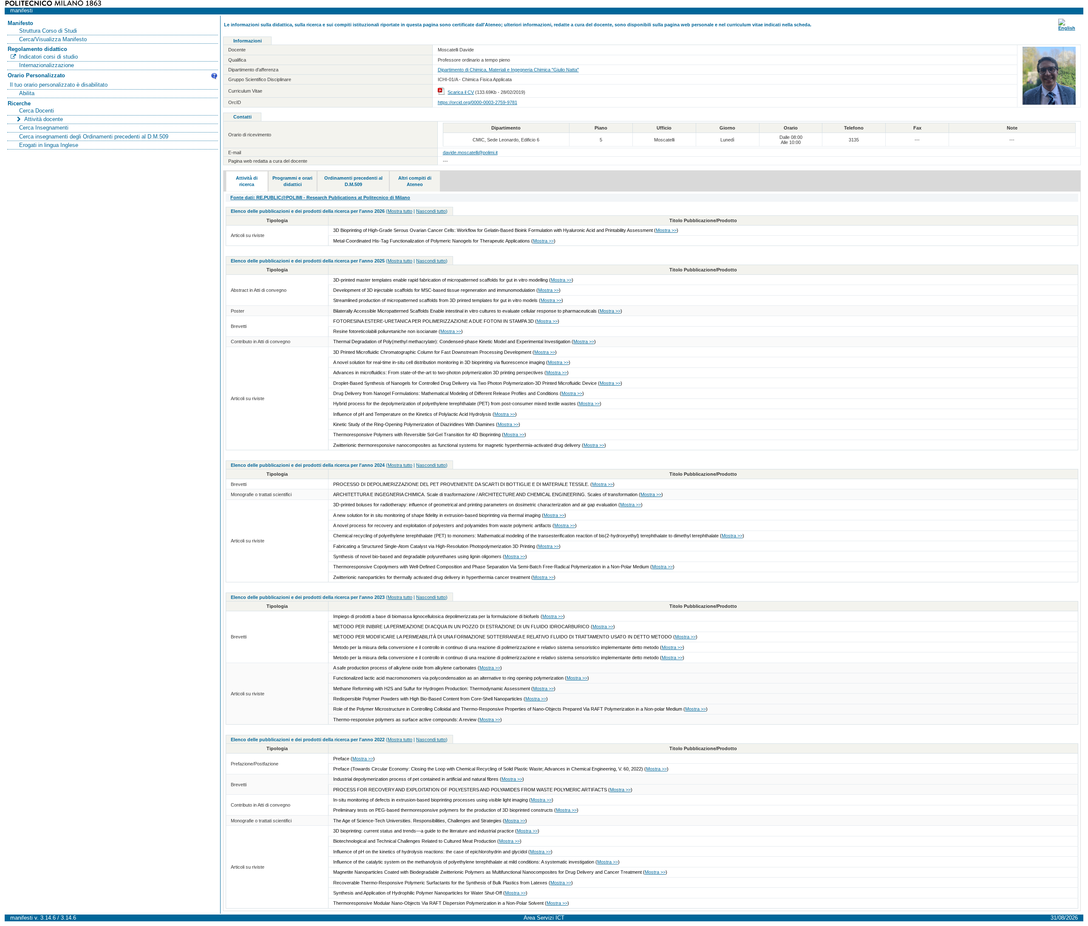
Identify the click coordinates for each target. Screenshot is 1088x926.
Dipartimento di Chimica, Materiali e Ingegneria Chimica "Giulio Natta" (508, 69)
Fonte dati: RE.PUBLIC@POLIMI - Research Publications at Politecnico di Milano (320, 197)
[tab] (247, 181)
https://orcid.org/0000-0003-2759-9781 (477, 102)
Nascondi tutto (431, 211)
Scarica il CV (461, 92)
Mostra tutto (400, 211)
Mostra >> (666, 230)
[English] (1066, 28)
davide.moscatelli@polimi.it (470, 152)
